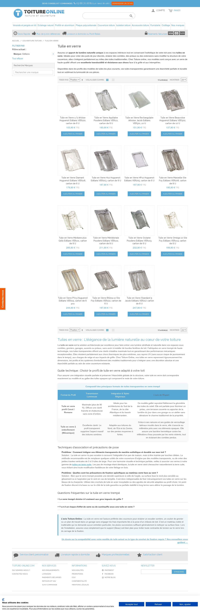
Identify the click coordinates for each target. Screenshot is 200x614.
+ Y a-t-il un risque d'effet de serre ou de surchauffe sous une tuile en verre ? (96, 507)
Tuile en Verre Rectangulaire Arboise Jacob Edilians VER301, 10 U (139, 120)
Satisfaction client (152, 554)
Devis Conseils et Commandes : (57, 3)
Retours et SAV (49, 581)
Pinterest (109, 570)
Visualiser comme (95, 80)
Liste (112, 80)
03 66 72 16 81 (84, 3)
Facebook (109, 574)
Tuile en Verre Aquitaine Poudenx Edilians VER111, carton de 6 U (106, 120)
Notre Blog (110, 577)
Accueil (15, 41)
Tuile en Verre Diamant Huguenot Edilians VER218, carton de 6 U (73, 180)
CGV (74, 577)
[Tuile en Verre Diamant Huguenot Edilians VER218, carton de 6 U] (73, 160)
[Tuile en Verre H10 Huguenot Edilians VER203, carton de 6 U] (106, 160)
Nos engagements (50, 570)
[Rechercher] (131, 16)
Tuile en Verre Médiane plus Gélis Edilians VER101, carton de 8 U (73, 241)
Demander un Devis (122, 3)
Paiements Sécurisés (157, 34)
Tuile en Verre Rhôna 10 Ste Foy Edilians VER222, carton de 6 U (106, 301)
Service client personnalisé (34, 554)
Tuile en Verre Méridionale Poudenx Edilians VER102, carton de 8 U (106, 241)
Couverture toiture (32, 41)
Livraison (46, 574)
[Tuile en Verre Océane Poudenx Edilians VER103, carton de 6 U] (139, 220)
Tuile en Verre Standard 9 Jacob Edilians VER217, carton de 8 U (139, 301)
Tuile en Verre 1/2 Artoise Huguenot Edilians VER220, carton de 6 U (73, 120)
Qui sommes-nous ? (21, 570)
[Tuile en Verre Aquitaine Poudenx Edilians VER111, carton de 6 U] (106, 100)
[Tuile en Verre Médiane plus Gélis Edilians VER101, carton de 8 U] (73, 220)
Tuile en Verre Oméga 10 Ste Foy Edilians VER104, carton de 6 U (172, 241)
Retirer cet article (53, 53)
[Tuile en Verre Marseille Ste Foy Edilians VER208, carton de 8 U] (172, 160)
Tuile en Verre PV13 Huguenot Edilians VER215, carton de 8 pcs (73, 301)
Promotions (77, 574)
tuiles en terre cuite (82, 464)
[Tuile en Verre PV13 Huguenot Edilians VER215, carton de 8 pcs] (73, 280)
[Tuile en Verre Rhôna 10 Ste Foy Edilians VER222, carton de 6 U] (106, 280)
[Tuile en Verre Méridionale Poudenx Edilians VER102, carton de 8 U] (106, 220)
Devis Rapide (24, 34)
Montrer (174, 80)
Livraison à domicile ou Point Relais (83, 34)
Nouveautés (77, 570)
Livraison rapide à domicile (75, 554)
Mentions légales (80, 585)
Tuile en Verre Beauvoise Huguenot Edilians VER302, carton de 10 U (172, 120)
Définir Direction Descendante (83, 80)
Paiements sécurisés (51, 577)
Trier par (63, 80)
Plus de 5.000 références (48, 34)
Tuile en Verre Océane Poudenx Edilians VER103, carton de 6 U (139, 241)
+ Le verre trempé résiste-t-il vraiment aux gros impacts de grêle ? (90, 499)
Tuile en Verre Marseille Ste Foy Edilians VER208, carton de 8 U (172, 180)
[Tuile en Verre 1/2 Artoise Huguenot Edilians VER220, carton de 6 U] (73, 100)
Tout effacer (17, 58)
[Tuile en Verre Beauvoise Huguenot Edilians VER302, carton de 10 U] (172, 100)
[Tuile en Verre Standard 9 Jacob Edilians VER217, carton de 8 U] (139, 280)
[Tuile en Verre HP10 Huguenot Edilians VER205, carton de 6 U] (139, 160)
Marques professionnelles (115, 554)
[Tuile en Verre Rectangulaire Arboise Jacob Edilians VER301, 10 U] (139, 100)
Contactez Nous (20, 574)
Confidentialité (79, 581)
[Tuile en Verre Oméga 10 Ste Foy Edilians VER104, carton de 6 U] (172, 220)
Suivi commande (49, 585)
